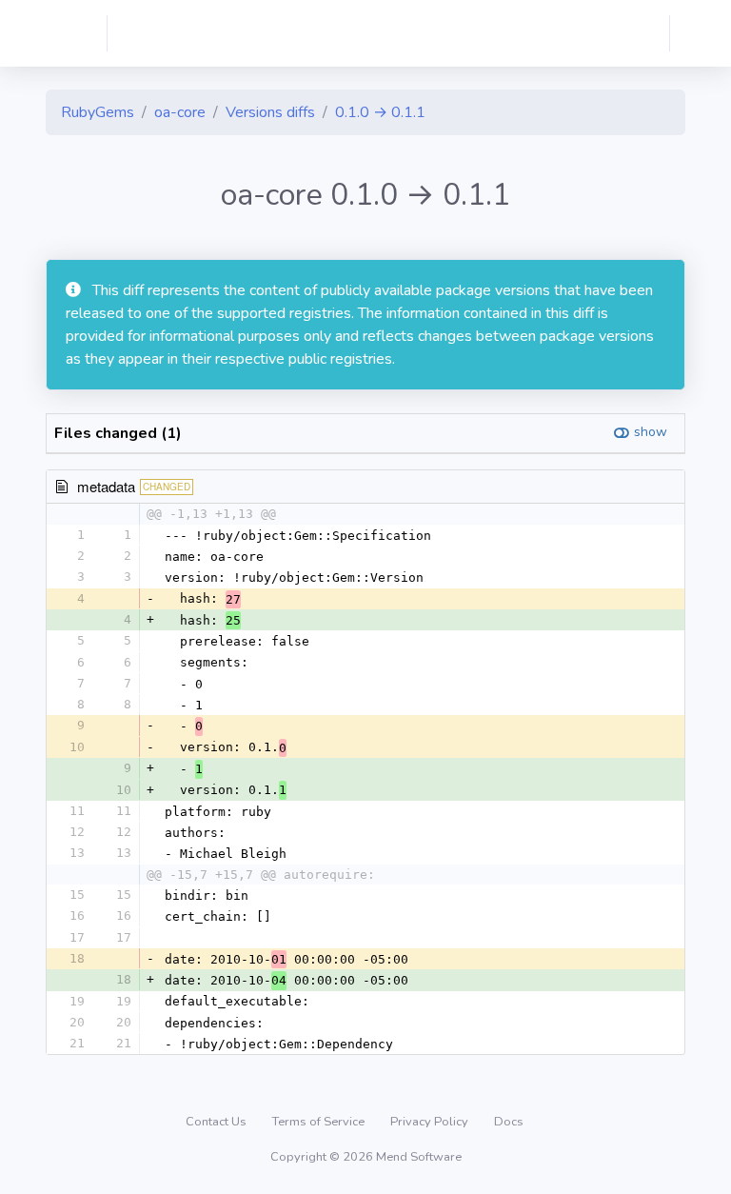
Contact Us (217, 1121)
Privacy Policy (430, 1121)
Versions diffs (270, 112)
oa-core (180, 112)
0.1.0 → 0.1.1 (380, 112)
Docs (509, 1121)
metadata (106, 486)
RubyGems (97, 112)
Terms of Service (319, 1121)
